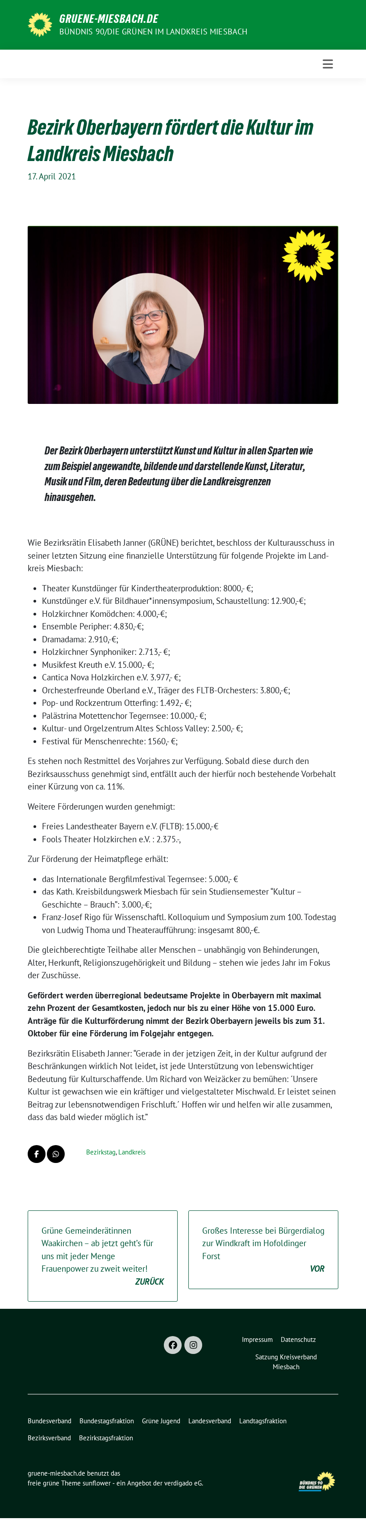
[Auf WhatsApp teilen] (56, 1154)
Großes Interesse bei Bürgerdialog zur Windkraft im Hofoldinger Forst (263, 1249)
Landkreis (132, 1152)
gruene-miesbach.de (108, 18)
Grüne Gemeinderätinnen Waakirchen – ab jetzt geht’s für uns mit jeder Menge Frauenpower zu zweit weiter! (103, 1256)
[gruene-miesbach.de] (40, 23)
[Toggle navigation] (327, 64)
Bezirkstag (101, 1152)
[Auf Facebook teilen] (37, 1154)
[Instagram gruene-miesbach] (193, 1345)
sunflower (97, 1483)
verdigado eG (183, 1483)
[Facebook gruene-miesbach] (173, 1345)
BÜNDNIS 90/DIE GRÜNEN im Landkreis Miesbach (153, 31)
